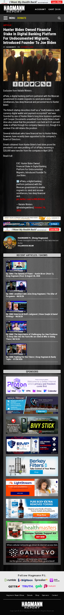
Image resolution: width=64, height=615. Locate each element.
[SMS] (37, 84)
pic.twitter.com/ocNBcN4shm (30, 199)
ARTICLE (7, 25)
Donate (29, 595)
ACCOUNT (40, 9)
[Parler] (26, 84)
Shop (37, 595)
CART (51, 9)
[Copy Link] (43, 84)
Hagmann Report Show (15, 595)
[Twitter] (32, 84)
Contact (55, 595)
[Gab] (20, 84)
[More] (48, 84)
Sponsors (45, 595)
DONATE (21, 18)
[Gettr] (15, 84)
